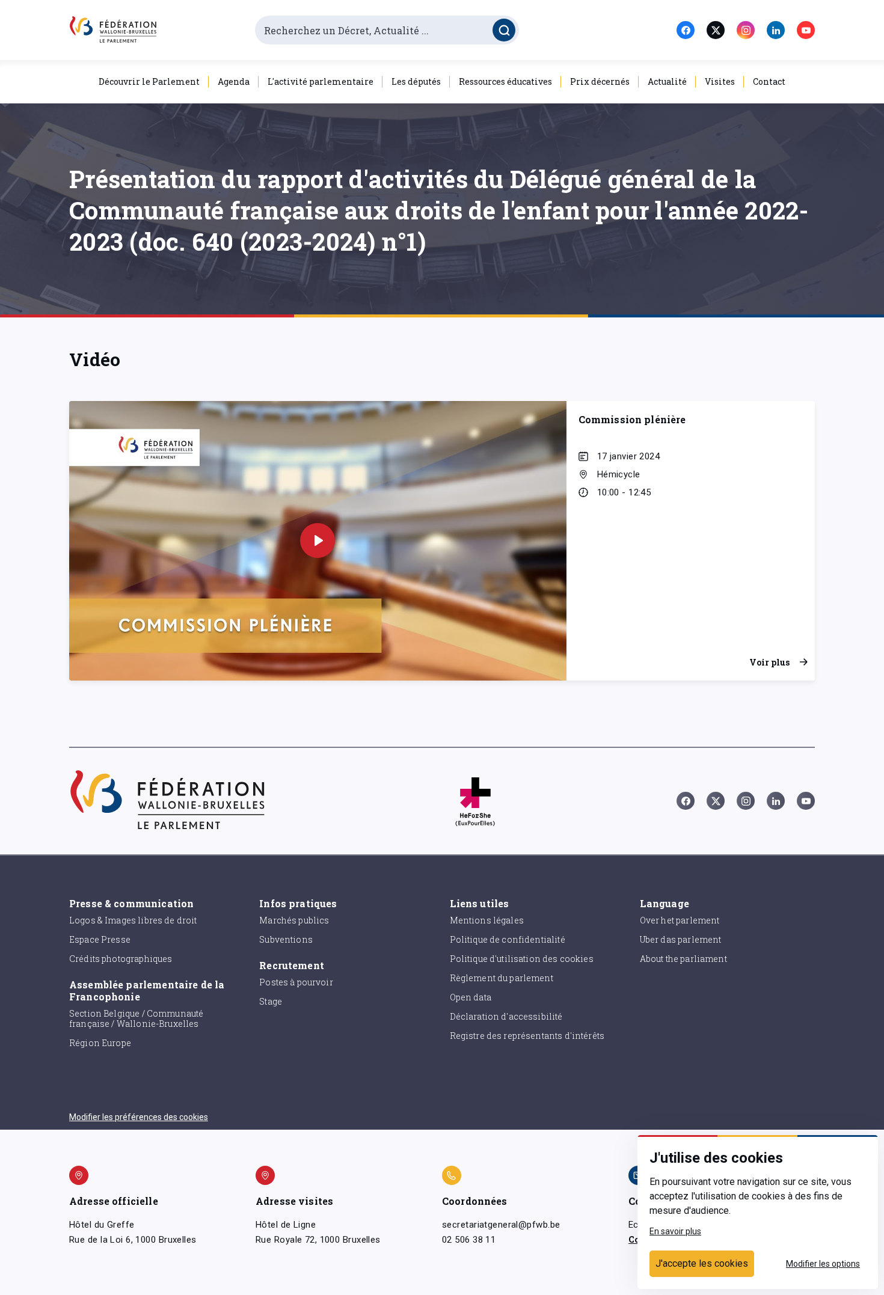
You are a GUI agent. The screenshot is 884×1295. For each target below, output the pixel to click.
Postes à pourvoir (296, 982)
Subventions (286, 939)
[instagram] (746, 30)
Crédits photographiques (120, 958)
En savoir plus (675, 1231)
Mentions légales (487, 920)
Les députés (416, 81)
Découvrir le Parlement (149, 81)
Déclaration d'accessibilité (506, 1016)
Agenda (234, 81)
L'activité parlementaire (320, 81)
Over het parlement (680, 920)
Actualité (667, 81)
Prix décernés (600, 81)
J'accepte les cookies (701, 1263)
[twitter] (716, 30)
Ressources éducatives (505, 81)
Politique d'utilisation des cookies (522, 958)
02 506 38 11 (469, 1239)
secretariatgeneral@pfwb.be (501, 1224)
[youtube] (806, 30)
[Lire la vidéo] (317, 540)
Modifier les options (823, 1264)
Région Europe (100, 1043)
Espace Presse (99, 939)
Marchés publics (294, 920)
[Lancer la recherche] (504, 30)
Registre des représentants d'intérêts (527, 1035)
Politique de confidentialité (507, 939)
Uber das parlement (681, 939)
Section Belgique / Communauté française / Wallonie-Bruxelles (136, 1018)
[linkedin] (776, 30)
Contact (769, 81)
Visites (720, 81)
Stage (270, 1001)
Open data (470, 997)
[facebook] (686, 30)
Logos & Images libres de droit (133, 920)
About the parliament (683, 958)
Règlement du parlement (501, 978)
